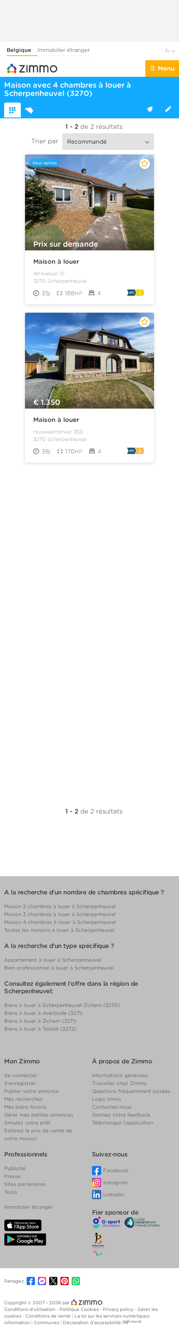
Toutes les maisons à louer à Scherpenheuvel (59, 930)
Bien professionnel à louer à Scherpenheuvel (59, 968)
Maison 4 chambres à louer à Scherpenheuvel (60, 922)
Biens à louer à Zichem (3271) (40, 1021)
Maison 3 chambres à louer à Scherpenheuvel (60, 914)
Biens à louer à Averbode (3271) (43, 1013)
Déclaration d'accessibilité (92, 1322)
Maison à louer (56, 261)
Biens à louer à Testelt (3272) (40, 1029)
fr (168, 51)
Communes (47, 1322)
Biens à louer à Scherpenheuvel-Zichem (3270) (62, 1005)
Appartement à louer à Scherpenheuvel (52, 960)
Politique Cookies (80, 1309)
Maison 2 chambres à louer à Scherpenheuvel (60, 906)
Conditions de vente (48, 1316)
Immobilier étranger (63, 50)
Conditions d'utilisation (30, 1309)
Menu (166, 68)
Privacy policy (118, 1309)
